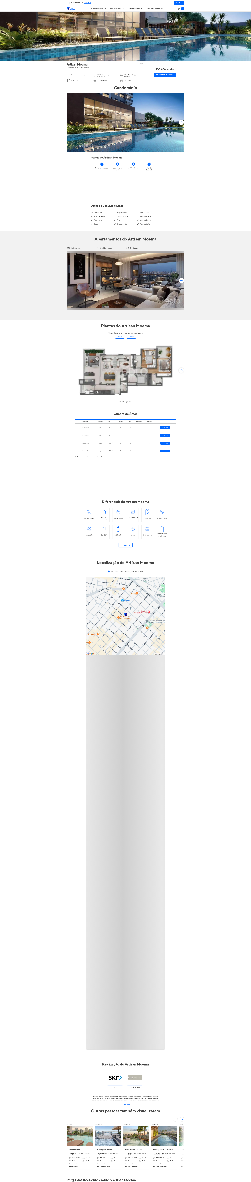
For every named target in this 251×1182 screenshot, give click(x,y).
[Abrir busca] (182, 8)
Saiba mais (87, 3)
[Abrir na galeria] (182, 149)
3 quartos (131, 336)
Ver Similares (165, 427)
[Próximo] (181, 122)
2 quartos (120, 336)
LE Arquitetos (135, 1087)
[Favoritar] (141, 64)
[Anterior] (175, 1119)
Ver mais (127, 545)
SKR (115, 1087)
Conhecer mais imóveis (164, 75)
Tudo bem (179, 3)
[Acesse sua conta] (178, 8)
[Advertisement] (125, 186)
